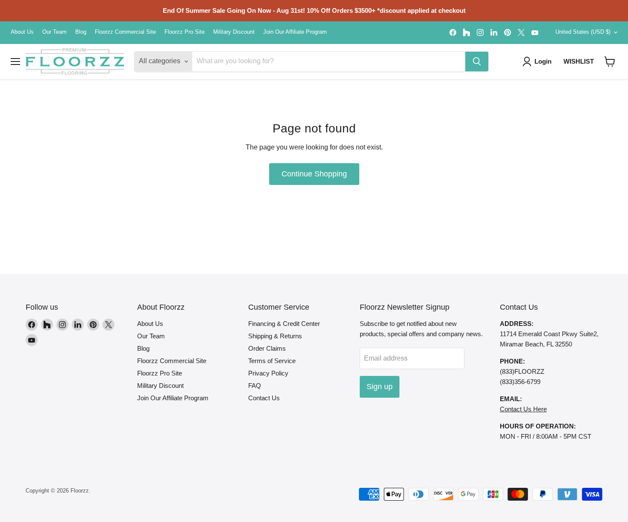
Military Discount (234, 32)
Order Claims (267, 348)
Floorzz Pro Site (184, 32)
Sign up (380, 386)
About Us (22, 32)
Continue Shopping (314, 174)
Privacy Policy (268, 373)
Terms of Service (272, 360)
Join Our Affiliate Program (295, 32)
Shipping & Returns (275, 336)
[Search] (476, 61)
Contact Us (264, 398)
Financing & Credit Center (284, 323)
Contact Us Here (523, 409)
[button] (609, 61)
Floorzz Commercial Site (125, 32)
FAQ (254, 385)
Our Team (54, 32)
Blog (80, 32)
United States (582, 32)
